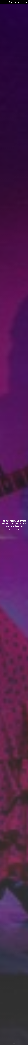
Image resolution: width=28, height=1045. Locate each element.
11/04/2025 (10, 529)
